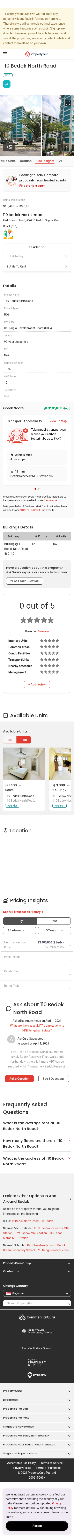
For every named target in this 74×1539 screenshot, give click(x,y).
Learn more (50, 500)
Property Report (37, 1363)
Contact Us (11, 1271)
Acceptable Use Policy (21, 1463)
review (43, 631)
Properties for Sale (16, 1409)
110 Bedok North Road (19, 796)
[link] (37, 180)
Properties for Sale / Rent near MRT (27, 1435)
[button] (35, 489)
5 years (51, 930)
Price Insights (44, 161)
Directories (10, 1400)
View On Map (58, 421)
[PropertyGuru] (37, 54)
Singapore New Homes (18, 1427)
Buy (9, 739)
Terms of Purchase (48, 1467)
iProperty (37, 1375)
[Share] (6, 84)
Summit (37, 1348)
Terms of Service (51, 1463)
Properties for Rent (16, 1418)
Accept (37, 1525)
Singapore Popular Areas (20, 1453)
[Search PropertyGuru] (68, 1303)
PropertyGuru (12, 1391)
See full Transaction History (22, 912)
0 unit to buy (15, 256)
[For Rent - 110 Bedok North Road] (23, 764)
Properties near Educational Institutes (29, 1444)
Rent (24, 739)
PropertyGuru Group (17, 1263)
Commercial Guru (37, 1317)
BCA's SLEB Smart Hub (32, 510)
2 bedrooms (16, 930)
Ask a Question (19, 1078)
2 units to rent (16, 266)
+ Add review (37, 684)
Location (25, 161)
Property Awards (37, 1331)
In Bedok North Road (25, 1221)
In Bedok (47, 1221)
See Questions (54, 1078)
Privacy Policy (22, 1467)
